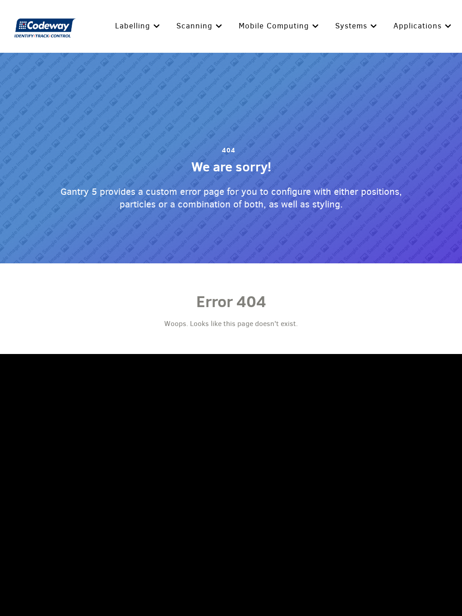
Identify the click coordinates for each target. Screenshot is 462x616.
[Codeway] (45, 26)
